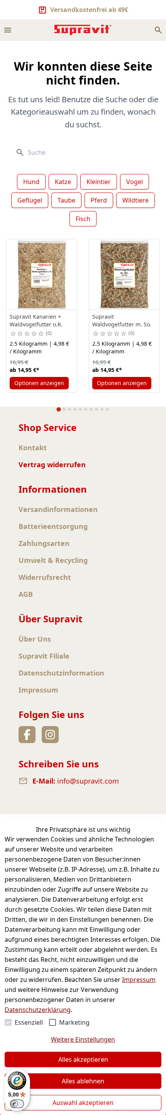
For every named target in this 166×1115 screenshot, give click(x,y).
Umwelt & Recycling (53, 560)
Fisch (83, 219)
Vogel (134, 181)
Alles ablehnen (83, 1081)
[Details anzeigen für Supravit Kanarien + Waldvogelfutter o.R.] (42, 274)
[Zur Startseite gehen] (83, 30)
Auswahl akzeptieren (83, 1102)
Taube (66, 200)
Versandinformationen (58, 509)
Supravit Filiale (44, 656)
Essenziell (29, 1022)
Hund (31, 181)
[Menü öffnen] (7, 30)
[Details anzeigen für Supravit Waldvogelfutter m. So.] (124, 274)
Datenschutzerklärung (38, 1009)
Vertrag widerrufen (52, 464)
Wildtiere (135, 200)
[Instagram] (50, 734)
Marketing (74, 1022)
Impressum (139, 979)
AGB (26, 594)
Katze (63, 181)
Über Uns (35, 639)
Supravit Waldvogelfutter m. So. (121, 320)
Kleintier (98, 181)
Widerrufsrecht (45, 577)
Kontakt (33, 447)
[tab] (58, 409)
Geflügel (29, 200)
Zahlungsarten (44, 543)
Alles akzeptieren (83, 1059)
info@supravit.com (88, 781)
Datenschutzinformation (61, 672)
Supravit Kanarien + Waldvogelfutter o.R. (36, 320)
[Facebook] (27, 734)
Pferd (99, 200)
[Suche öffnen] (158, 30)
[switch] (17, 1104)
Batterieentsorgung (53, 526)
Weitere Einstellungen (83, 1039)
